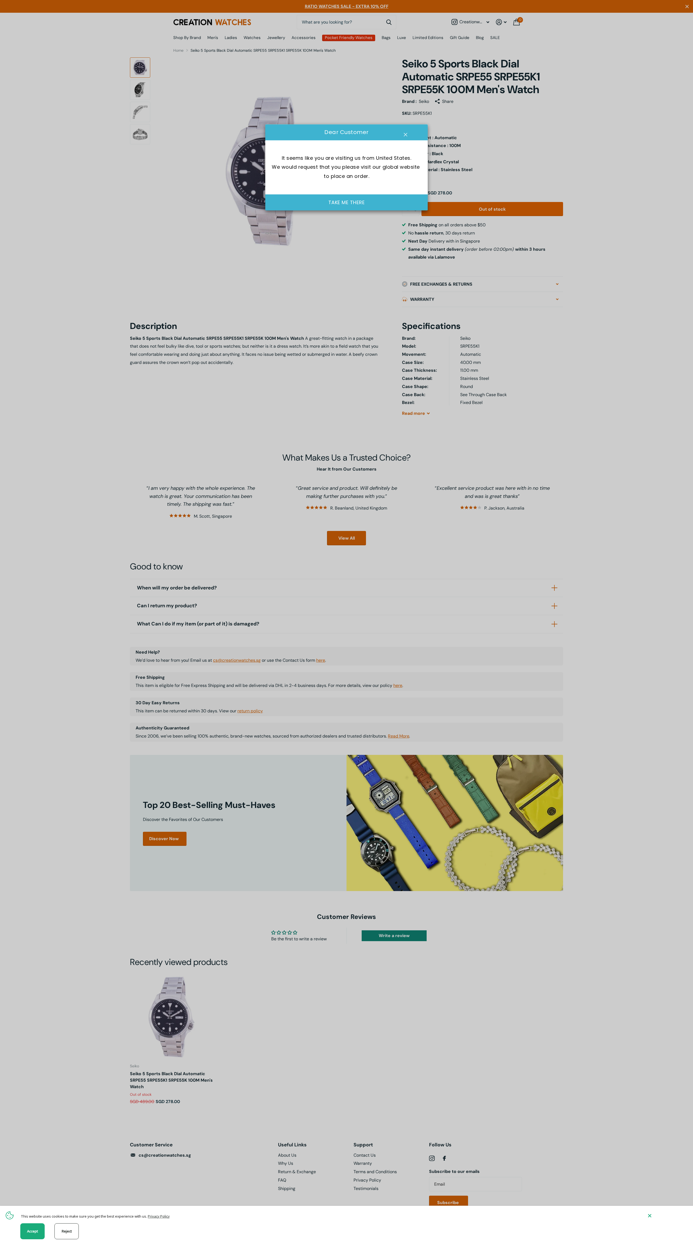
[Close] (666, 1215)
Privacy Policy (159, 1216)
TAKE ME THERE (346, 202)
